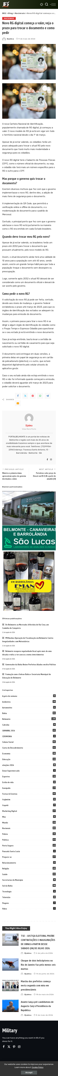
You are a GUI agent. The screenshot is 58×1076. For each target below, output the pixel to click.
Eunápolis (6, 788)
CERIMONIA (7, 736)
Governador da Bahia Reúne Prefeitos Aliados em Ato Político (30, 664)
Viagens (5, 903)
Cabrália (5, 724)
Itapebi (5, 805)
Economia (6, 753)
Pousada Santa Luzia (11, 851)
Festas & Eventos (9, 794)
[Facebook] (18, 396)
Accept (29, 1072)
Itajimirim (6, 799)
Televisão (6, 897)
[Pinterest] (33, 396)
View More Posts (29, 429)
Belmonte (6, 719)
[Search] (46, 4)
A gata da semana (9, 696)
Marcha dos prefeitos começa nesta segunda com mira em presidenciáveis (36, 985)
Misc (4, 816)
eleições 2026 (8, 765)
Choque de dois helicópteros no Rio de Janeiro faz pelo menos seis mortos (38, 964)
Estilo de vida (8, 782)
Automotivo (7, 707)
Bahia (4, 713)
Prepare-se (7, 857)
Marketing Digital (9, 811)
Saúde (4, 874)
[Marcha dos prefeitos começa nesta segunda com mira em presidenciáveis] (10, 985)
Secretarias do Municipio (12, 880)
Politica (5, 839)
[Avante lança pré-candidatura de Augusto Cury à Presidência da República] (10, 1006)
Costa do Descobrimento (12, 747)
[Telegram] (48, 396)
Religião (5, 868)
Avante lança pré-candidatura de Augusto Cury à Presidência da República (37, 1006)
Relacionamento (9, 862)
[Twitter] (25, 396)
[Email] (18, 403)
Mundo (5, 822)
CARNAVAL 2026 (8, 730)
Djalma (10, 39)
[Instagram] (51, 460)
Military (9, 1030)
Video (4, 908)
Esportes (6, 776)
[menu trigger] (53, 4)
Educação (6, 759)
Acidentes (6, 701)
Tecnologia (6, 891)
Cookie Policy (37, 1067)
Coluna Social (8, 742)
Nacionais (9, 18)
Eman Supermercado (10, 770)
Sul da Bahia (7, 885)
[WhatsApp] (40, 396)
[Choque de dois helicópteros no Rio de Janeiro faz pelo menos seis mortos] (10, 964)
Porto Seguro (7, 845)
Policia (5, 834)
